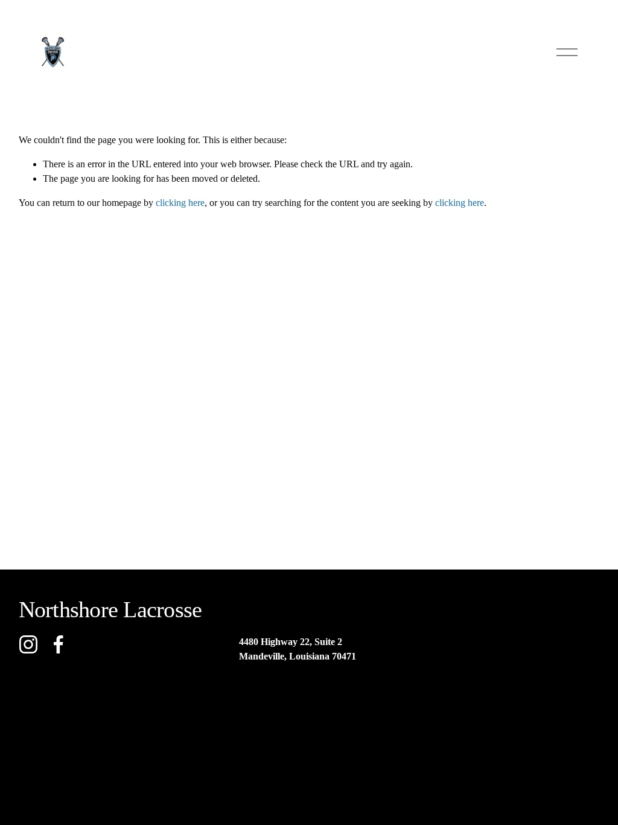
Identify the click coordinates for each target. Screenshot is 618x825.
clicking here (180, 202)
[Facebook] (58, 644)
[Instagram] (28, 644)
